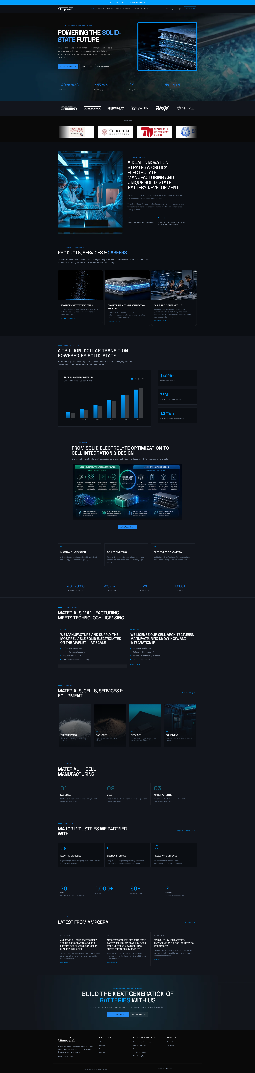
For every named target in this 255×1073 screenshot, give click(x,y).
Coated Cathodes (139, 1045)
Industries (170, 1042)
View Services (113, 321)
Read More (64, 962)
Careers (102, 1045)
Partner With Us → (104, 66)
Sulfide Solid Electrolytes (142, 1042)
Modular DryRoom (139, 1056)
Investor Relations (139, 1014)
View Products (86, 66)
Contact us (134, 664)
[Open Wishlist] (176, 9)
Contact (102, 1052)
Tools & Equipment (139, 1052)
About (101, 1042)
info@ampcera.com (138, 2)
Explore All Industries (185, 830)
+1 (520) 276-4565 (119, 2)
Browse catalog (187, 693)
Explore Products (67, 318)
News (101, 1049)
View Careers (159, 321)
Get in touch (190, 9)
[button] (127, 9)
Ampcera (91, 1069)
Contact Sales (117, 1014)
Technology (171, 1045)
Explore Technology (67, 66)
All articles (189, 922)
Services (136, 1049)
